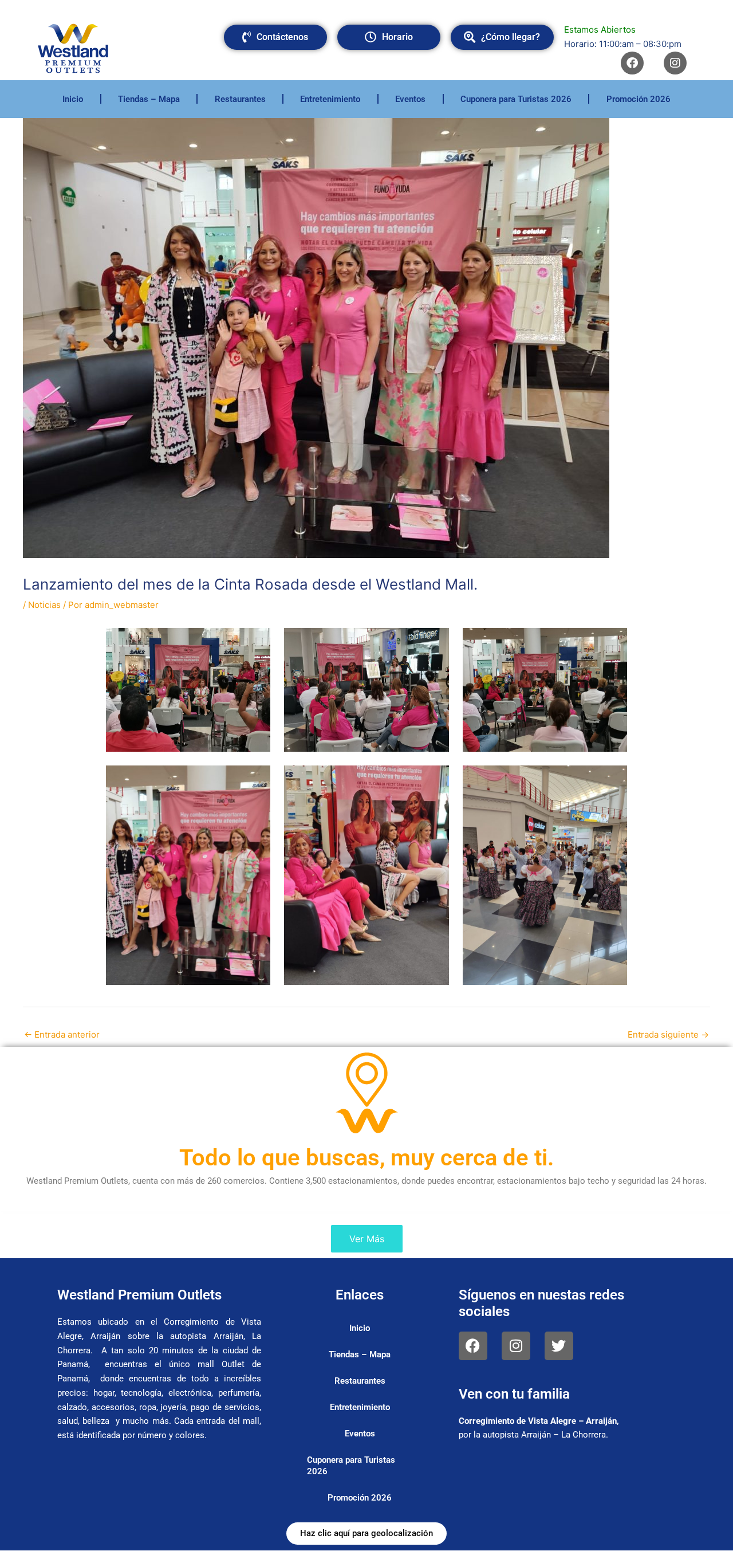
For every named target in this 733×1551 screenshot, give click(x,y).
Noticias (44, 604)
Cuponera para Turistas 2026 (516, 99)
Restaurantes (240, 99)
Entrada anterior (62, 1034)
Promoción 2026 (638, 99)
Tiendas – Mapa (149, 99)
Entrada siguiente (668, 1034)
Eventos (410, 99)
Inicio (72, 99)
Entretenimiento (330, 99)
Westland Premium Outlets (139, 1295)
